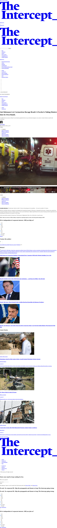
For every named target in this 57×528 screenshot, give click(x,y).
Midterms (3, 100)
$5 (1, 228)
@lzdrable (18, 244)
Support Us (2, 22)
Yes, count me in (3, 527)
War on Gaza (4, 102)
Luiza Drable (2, 124)
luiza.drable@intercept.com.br (10, 244)
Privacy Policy (28, 485)
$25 (1, 224)
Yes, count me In (3, 507)
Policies (3, 467)
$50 (1, 225)
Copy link (4, 129)
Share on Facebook (5, 130)
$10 (1, 230)
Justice (3, 101)
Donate (1, 236)
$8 (1, 229)
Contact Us (4, 465)
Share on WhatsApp (5, 135)
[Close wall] (0, 474)
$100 (2, 226)
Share (2, 127)
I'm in (1, 483)
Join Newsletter (4, 462)
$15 (1, 222)
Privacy (3, 469)
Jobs (2, 463)
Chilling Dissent (5, 105)
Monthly (2, 234)
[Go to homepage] (28, 21)
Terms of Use (4, 468)
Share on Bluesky (5, 131)
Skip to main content (4, 0)
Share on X (4, 133)
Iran (2, 98)
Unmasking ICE (5, 104)
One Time (3, 233)
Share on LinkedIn (5, 134)
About (3, 107)
